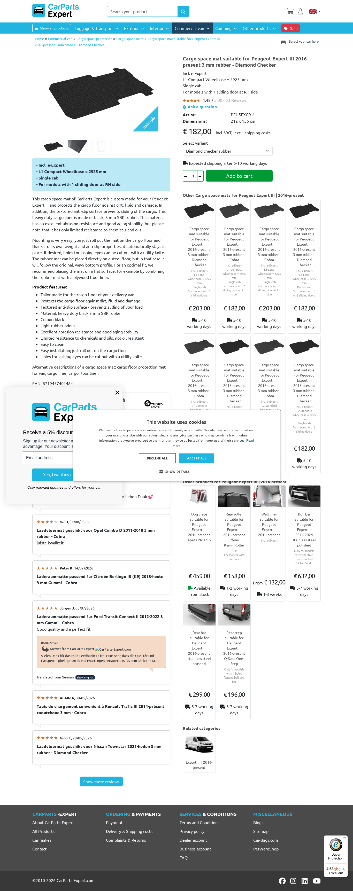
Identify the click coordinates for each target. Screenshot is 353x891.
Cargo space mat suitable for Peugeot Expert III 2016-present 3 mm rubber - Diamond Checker (199, 246)
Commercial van (60, 38)
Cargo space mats (129, 38)
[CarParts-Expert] (55, 11)
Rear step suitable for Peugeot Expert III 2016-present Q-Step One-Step (234, 648)
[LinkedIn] (305, 881)
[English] (315, 11)
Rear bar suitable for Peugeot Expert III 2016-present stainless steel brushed (199, 648)
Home (39, 38)
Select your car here (303, 41)
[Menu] (345, 838)
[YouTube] (317, 881)
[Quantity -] (186, 176)
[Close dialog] (117, 392)
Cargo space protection (94, 38)
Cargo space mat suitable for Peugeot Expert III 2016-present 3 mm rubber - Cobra (234, 244)
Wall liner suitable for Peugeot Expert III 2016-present (269, 524)
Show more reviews (101, 781)
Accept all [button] (196, 458)
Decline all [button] (157, 458)
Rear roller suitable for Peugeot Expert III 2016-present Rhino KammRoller (234, 529)
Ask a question (202, 106)
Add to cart (239, 176)
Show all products (54, 28)
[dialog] (176, 445)
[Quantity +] (200, 176)
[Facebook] (283, 881)
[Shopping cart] (290, 10)
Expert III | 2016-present (199, 765)
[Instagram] (294, 881)
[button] (176, 471)
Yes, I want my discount (64, 475)
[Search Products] (183, 11)
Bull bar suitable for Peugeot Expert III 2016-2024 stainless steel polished (304, 529)
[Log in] (301, 10)
